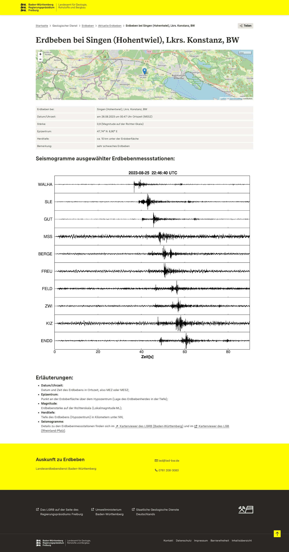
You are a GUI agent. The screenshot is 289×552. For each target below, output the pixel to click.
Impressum (201, 540)
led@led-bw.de (169, 460)
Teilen (248, 25)
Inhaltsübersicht (242, 540)
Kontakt (168, 540)
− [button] (40, 59)
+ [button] (40, 54)
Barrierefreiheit (220, 540)
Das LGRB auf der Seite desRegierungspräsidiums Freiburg (61, 512)
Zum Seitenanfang (277, 534)
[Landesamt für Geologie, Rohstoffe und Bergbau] (55, 7)
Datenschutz (183, 540)
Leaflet (223, 98)
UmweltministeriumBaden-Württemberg (109, 512)
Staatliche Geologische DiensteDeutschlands (157, 512)
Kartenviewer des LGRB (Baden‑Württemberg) (151, 426)
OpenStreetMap (235, 98)
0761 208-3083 (169, 470)
